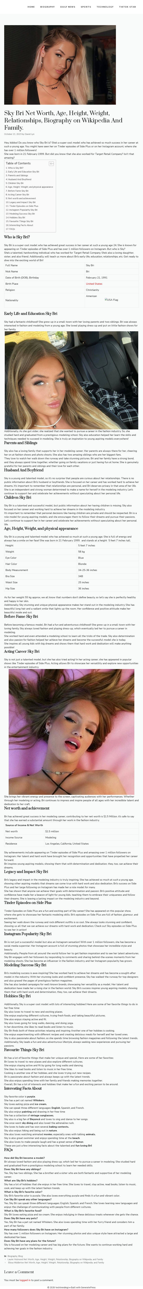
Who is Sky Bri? (15, 167)
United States (94, 283)
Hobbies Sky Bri (17, 217)
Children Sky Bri (15, 183)
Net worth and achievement (22, 198)
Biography (47, 7)
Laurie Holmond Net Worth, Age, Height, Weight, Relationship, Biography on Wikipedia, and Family (55, 1259)
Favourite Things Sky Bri (21, 221)
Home (31, 7)
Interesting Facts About (21, 225)
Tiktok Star (127, 7)
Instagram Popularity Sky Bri (23, 209)
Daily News (67, 7)
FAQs (12, 229)
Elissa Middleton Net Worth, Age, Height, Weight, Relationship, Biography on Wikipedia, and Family (56, 1262)
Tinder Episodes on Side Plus (23, 206)
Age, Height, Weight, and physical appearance (30, 186)
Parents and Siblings (18, 175)
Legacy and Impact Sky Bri (22, 202)
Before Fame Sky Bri (18, 190)
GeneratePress (88, 1287)
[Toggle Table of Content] (50, 163)
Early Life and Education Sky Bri (23, 171)
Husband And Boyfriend (19, 179)
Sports (86, 7)
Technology (105, 7)
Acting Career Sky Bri (18, 194)
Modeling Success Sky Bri (22, 213)
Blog (20, 1256)
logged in (25, 1280)
